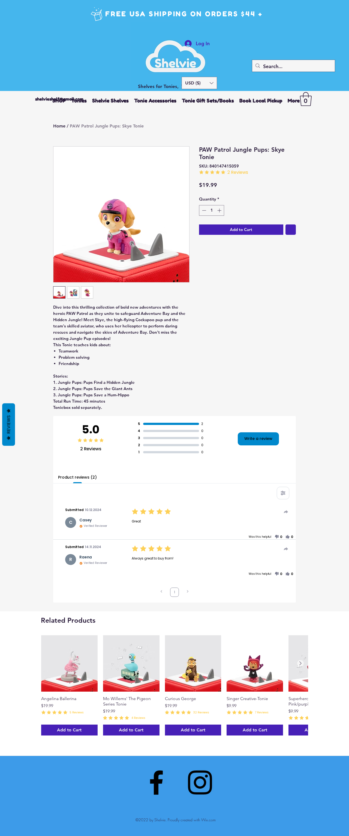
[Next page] (188, 592)
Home (59, 126)
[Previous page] (161, 592)
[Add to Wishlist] (290, 229)
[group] (174, 685)
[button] (199, 83)
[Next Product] (300, 663)
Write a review (258, 438)
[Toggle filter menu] (283, 493)
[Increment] (220, 210)
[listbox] (199, 83)
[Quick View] (69, 663)
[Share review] (286, 512)
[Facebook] (156, 782)
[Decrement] (203, 210)
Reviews (8, 424)
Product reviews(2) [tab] (77, 477)
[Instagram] (200, 782)
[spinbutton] (211, 210)
